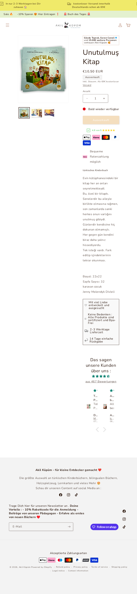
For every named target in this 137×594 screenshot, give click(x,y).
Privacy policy (80, 567)
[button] (7, 25)
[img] (101, 376)
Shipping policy (119, 567)
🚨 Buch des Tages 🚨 (77, 14)
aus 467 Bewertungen (100, 382)
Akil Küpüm (25, 567)
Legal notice (58, 570)
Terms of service (99, 567)
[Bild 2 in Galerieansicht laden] (36, 112)
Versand (87, 85)
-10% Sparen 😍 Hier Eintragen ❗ (38, 14)
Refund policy (63, 567)
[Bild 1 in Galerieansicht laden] (24, 112)
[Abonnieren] (69, 526)
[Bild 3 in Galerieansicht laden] (49, 112)
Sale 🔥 (8, 14)
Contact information (78, 570)
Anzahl (86, 91)
